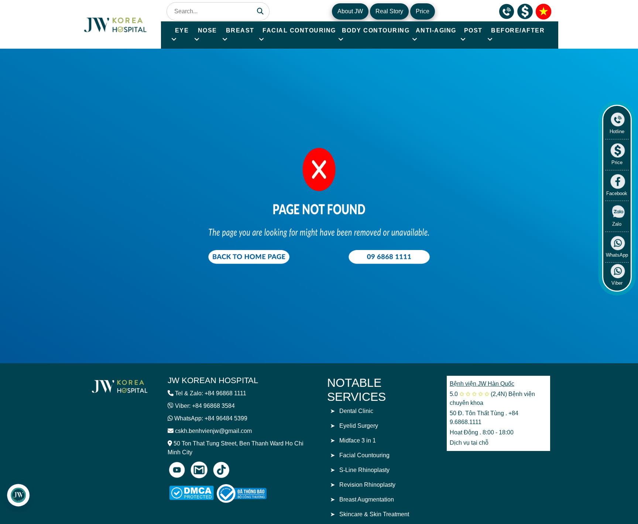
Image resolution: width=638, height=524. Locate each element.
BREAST (240, 30)
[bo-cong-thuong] (250, 493)
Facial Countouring (364, 455)
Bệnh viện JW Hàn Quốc (482, 384)
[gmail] (199, 470)
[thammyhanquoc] (116, 24)
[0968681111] (506, 11)
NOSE (207, 30)
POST (473, 30)
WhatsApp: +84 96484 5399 (210, 418)
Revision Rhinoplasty (367, 485)
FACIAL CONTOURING (299, 30)
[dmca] (191, 493)
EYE (182, 30)
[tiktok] (221, 470)
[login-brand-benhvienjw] (119, 386)
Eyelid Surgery (358, 426)
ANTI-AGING (436, 30)
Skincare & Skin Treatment (374, 514)
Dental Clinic (356, 411)
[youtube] (177, 470)
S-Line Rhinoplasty (364, 470)
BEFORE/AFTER (518, 30)
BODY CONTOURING (376, 30)
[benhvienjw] (543, 11)
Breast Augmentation (366, 499)
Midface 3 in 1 (357, 440)
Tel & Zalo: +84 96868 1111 (210, 393)
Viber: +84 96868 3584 (205, 406)
